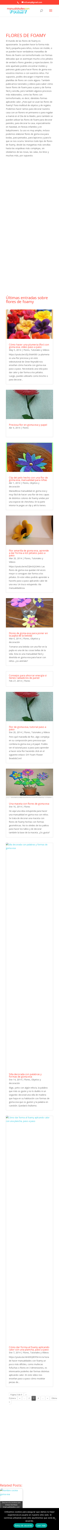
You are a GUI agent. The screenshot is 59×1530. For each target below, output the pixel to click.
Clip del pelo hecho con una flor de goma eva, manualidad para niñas (28, 479)
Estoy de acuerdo (23, 1525)
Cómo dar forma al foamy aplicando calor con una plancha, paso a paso (29, 1348)
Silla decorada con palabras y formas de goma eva (25, 1075)
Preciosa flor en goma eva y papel (28, 424)
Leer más (41, 1525)
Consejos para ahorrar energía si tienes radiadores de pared (28, 677)
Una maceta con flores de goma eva (29, 803)
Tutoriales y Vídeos (40, 349)
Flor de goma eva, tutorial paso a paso (27, 728)
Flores (26, 349)
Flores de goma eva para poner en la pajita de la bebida (28, 634)
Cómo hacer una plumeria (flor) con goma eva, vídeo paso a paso (29, 346)
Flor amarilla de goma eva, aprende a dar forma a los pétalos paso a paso (29, 553)
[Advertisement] (29, 197)
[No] (55, 1519)
